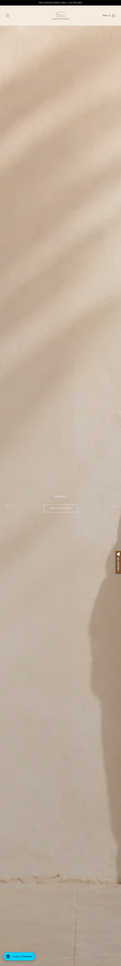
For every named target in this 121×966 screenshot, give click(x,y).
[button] (7, 15)
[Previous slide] (9, 506)
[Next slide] (112, 506)
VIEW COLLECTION (60, 509)
